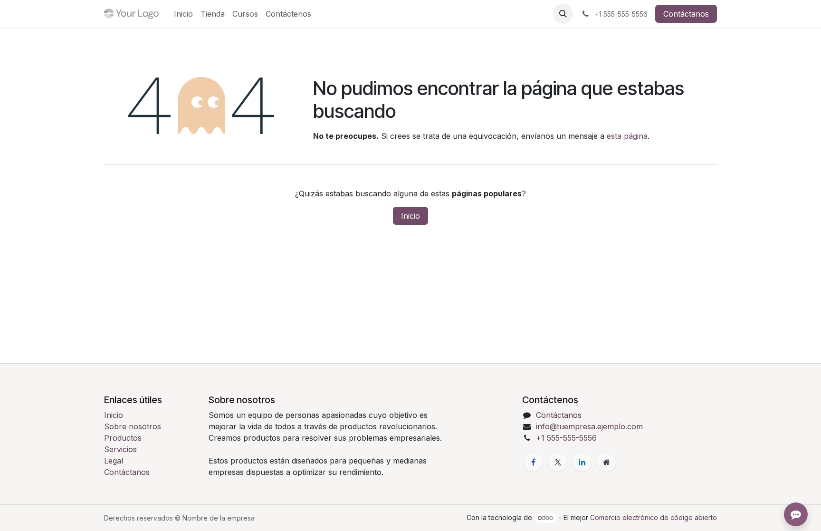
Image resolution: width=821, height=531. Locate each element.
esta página (627, 136)
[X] (557, 462)
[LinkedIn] (582, 462)
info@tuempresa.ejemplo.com (589, 426)
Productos (123, 438)
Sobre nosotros (132, 426)
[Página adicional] (606, 462)
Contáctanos (686, 14)
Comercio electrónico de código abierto (653, 517)
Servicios (120, 449)
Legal (113, 460)
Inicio (410, 216)
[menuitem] (183, 13)
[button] (563, 14)
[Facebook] (533, 462)
